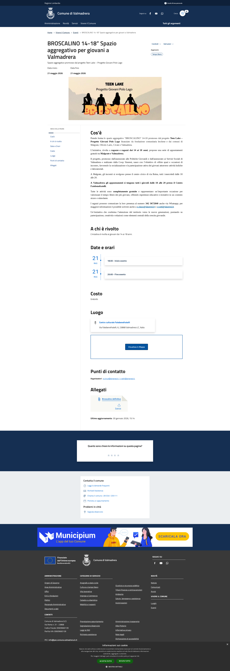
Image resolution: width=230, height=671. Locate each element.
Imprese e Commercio (89, 595)
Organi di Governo (52, 582)
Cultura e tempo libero (89, 587)
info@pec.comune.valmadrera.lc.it (63, 639)
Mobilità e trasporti (88, 604)
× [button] (227, 644)
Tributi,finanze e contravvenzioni (128, 589)
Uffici (47, 591)
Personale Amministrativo (55, 604)
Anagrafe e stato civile (89, 582)
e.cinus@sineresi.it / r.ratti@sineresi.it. (119, 378)
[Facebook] (149, 13)
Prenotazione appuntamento (91, 621)
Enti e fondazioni (51, 595)
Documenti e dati (51, 608)
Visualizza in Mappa (136, 346)
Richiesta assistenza (88, 634)
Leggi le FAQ (85, 630)
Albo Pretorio (120, 625)
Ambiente (119, 594)
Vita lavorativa (86, 591)
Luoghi (153, 603)
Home (49, 32)
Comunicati (155, 587)
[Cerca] (182, 13)
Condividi (155, 44)
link (138, 656)
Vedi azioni (167, 44)
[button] (114, 666)
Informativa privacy (123, 630)
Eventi (75, 32)
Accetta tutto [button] (106, 661)
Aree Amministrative (53, 587)
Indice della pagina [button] (57, 129)
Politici (47, 600)
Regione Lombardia (52, 3)
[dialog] (115, 656)
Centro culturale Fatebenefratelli (114, 322)
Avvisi (153, 591)
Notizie (154, 582)
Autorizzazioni (121, 602)
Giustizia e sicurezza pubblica (127, 585)
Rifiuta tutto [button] (124, 661)
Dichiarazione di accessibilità (127, 638)
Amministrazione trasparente (127, 621)
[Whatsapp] (161, 13)
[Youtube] (155, 13)
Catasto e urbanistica (88, 600)
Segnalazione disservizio (90, 625)
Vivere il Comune (63, 32)
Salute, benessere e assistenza (127, 598)
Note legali (119, 634)
